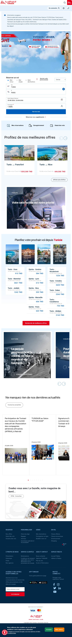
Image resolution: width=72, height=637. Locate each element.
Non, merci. (59, 629)
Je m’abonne (15, 594)
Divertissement (55, 538)
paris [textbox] (13, 93)
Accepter (49, 629)
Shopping (54, 541)
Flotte (7, 560)
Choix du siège (25, 534)
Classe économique (57, 536)
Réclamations (25, 556)
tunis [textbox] (13, 87)
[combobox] (36, 86)
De (11, 85)
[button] (28, 480)
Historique (9, 558)
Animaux (23, 538)
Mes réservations (18, 125)
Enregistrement (38, 125)
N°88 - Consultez (16, 496)
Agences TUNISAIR (41, 558)
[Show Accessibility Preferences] (4, 632)
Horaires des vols (11, 538)
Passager (10, 104)
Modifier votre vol (41, 538)
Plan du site (39, 560)
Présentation (9, 556)
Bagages (23, 536)
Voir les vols (36, 111)
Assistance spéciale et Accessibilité (27, 541)
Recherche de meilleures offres (36, 323)
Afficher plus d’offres (59, 179)
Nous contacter (40, 556)
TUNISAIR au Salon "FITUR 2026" (40, 420)
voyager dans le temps (24, 374)
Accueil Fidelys (55, 556)
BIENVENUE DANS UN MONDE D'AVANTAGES (30, 219)
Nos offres (9, 534)
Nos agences (9, 563)
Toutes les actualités (14, 405)
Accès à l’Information (42, 563)
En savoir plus (11, 633)
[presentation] (61, 138)
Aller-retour (11, 81)
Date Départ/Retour (13, 98)
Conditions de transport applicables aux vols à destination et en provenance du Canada (28, 561)
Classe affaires (55, 534)
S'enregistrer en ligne (42, 536)
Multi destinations (31, 81)
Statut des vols (60, 125)
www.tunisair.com (36, 619)
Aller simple (21, 81)
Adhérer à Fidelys (56, 558)
